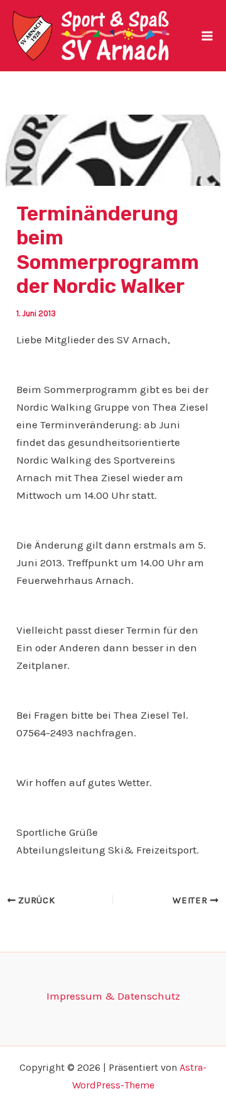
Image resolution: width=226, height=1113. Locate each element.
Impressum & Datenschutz (113, 996)
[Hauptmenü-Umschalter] (207, 35)
